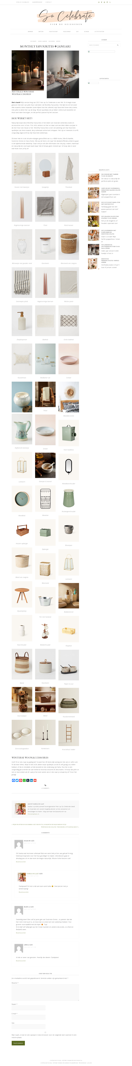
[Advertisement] (104, 153)
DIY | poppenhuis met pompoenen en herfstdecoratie (108, 232)
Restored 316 (77, 1060)
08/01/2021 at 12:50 (30, 843)
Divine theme (66, 1060)
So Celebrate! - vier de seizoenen (66, 17)
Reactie (15, 983)
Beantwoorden (21, 862)
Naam (14, 1004)
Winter (58, 41)
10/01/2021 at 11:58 (30, 947)
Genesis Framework (71, 1063)
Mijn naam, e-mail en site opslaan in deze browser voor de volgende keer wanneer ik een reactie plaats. (44, 1036)
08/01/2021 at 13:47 (33, 876)
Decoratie (33, 41)
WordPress (82, 1063)
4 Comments (45, 788)
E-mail (14, 1014)
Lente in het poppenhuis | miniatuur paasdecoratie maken (110, 190)
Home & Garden (42, 41)
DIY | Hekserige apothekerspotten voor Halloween (110, 246)
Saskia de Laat (33, 874)
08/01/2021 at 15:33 (30, 909)
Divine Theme (57, 1063)
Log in (89, 1063)
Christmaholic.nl (33, 814)
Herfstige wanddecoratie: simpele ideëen (110, 260)
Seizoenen (52, 41)
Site (13, 1023)
